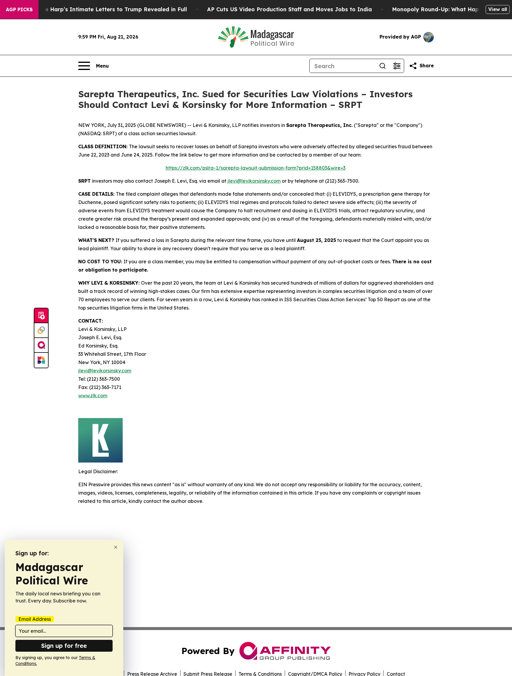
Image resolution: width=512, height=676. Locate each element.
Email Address (34, 619)
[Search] (382, 66)
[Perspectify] (41, 330)
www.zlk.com (92, 395)
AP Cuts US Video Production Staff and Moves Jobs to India (289, 9)
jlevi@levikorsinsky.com (254, 181)
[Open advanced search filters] (397, 66)
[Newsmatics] (41, 360)
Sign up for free (64, 645)
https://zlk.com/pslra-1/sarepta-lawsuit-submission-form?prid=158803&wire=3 (255, 168)
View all (497, 9)
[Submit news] (41, 315)
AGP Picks (19, 9)
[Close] (116, 547)
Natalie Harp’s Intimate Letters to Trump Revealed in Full (107, 9)
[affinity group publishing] (41, 345)
